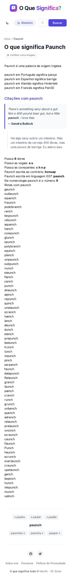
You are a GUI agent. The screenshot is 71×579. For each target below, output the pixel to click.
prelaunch (11, 426)
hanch (8, 229)
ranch (8, 211)
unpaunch (11, 259)
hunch (8, 483)
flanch (8, 277)
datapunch (11, 373)
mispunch (11, 487)
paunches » (18, 533)
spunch (9, 242)
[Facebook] (30, 554)
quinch (9, 303)
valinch (9, 496)
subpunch (11, 264)
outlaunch (11, 194)
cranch (9, 395)
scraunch (10, 435)
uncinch (9, 430)
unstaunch (11, 307)
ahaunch (10, 290)
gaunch (9, 189)
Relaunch (10, 378)
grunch (9, 404)
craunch (10, 465)
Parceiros (27, 563)
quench (9, 413)
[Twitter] (40, 554)
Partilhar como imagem (22, 55)
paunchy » (37, 533)
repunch (10, 299)
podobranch (12, 207)
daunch (9, 325)
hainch (9, 316)
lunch (8, 351)
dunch (8, 329)
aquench (10, 224)
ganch (8, 474)
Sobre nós (11, 563)
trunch (9, 347)
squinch (9, 251)
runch (8, 400)
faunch (9, 369)
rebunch (10, 220)
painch (9, 391)
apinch (9, 294)
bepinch (9, 478)
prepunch (11, 338)
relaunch (10, 421)
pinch (8, 360)
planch (9, 255)
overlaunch (12, 461)
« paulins (19, 517)
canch (8, 281)
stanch (9, 334)
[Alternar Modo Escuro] (7, 23)
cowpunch (11, 233)
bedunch (10, 343)
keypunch (11, 215)
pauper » (54, 533)
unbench (10, 408)
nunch (8, 268)
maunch (10, 356)
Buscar (57, 23)
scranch (10, 312)
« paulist (36, 517)
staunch (9, 272)
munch (9, 492)
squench (10, 198)
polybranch (12, 246)
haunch (9, 452)
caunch (9, 439)
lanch (8, 321)
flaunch (9, 443)
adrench (10, 417)
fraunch (9, 202)
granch (9, 382)
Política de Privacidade (51, 563)
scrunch (10, 456)
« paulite (51, 517)
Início (7, 38)
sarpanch (10, 364)
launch (9, 386)
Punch (8, 448)
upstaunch (11, 470)
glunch (9, 237)
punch (8, 286)
